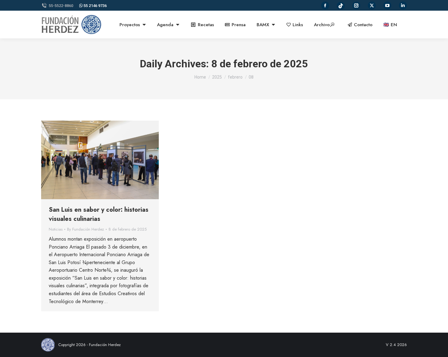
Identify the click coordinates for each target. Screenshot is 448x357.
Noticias (55, 229)
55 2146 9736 (95, 5)
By (85, 229)
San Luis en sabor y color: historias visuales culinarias (98, 214)
